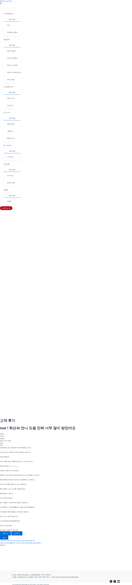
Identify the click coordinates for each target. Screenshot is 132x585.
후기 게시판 (7, 145)
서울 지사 (10, 131)
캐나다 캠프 (11, 79)
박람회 (6, 190)
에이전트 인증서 (12, 32)
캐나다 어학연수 (12, 58)
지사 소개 (7, 112)
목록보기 (3, 545)
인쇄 (4, 537)
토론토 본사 (11, 124)
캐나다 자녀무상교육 (14, 72)
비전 (8, 25)
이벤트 (9, 201)
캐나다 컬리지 (11, 51)
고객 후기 (10, 157)
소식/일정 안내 (8, 87)
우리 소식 (10, 105)
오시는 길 (10, 175)
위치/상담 (7, 164)
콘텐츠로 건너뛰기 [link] (6, 1)
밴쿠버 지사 (11, 138)
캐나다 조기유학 (12, 65)
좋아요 (5, 533)
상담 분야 (7, 39)
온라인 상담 (11, 183)
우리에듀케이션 (9, 14)
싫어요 (17, 533)
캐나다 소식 (11, 98)
